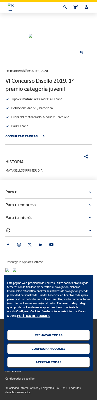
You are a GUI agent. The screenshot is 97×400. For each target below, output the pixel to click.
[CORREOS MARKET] (75, 7)
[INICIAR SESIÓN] (86, 7)
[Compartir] (84, 156)
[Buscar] (65, 7)
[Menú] (23, 7)
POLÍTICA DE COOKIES (33, 316)
